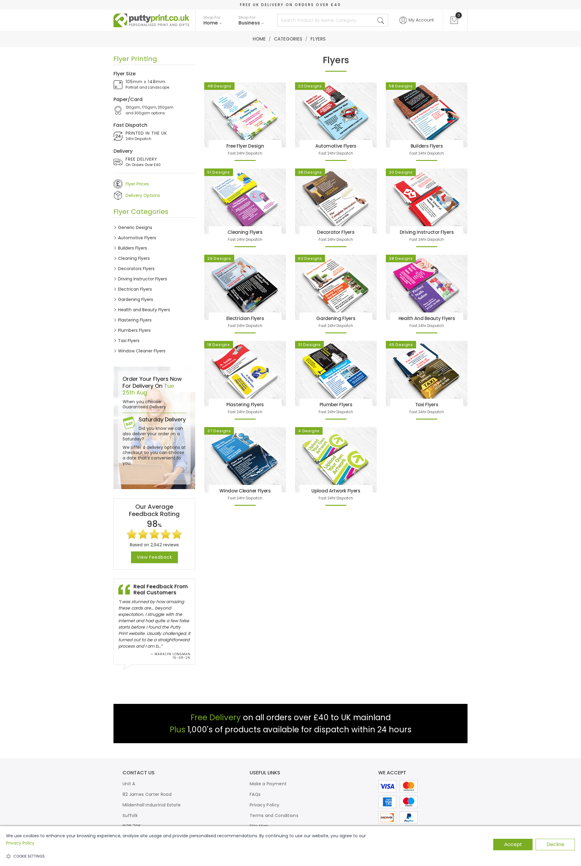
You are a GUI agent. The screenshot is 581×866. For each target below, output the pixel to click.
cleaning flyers (245, 232)
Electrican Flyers (135, 289)
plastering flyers (245, 404)
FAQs (255, 794)
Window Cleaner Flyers (142, 351)
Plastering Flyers (135, 320)
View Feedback (154, 557)
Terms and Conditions (274, 815)
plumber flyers (336, 404)
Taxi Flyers (129, 341)
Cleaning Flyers (134, 258)
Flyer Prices (137, 184)
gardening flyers (335, 318)
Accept (513, 844)
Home (259, 39)
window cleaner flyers (245, 491)
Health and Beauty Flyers (144, 310)
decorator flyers (335, 232)
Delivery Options (143, 195)
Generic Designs (135, 227)
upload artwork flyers (335, 491)
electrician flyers (245, 318)
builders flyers (427, 146)
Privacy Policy (264, 805)
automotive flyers (335, 146)
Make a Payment (268, 784)
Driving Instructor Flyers (142, 279)
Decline (555, 844)
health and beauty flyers (427, 318)
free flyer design (245, 146)
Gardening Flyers (135, 299)
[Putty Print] (151, 20)
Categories (288, 39)
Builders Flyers (132, 248)
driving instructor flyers (427, 232)
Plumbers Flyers (134, 330)
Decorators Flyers (136, 269)
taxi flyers (426, 404)
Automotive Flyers (137, 238)
